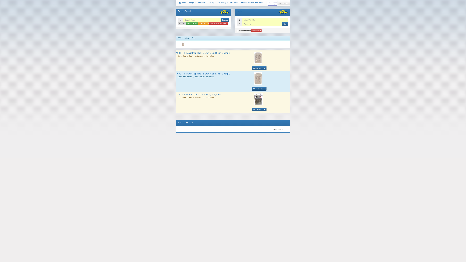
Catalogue (224, 2)
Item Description (192, 23)
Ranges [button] (192, 2)
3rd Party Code (204, 23)
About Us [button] (201, 2)
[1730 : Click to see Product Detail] (271, 99)
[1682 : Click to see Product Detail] (271, 78)
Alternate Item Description (218, 23)
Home (183, 2)
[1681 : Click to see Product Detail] (271, 58)
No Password (256, 30)
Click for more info (259, 68)
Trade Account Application (253, 2)
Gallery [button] (211, 2)
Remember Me (245, 30)
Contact (235, 2)
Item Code (182, 23)
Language (283, 3)
